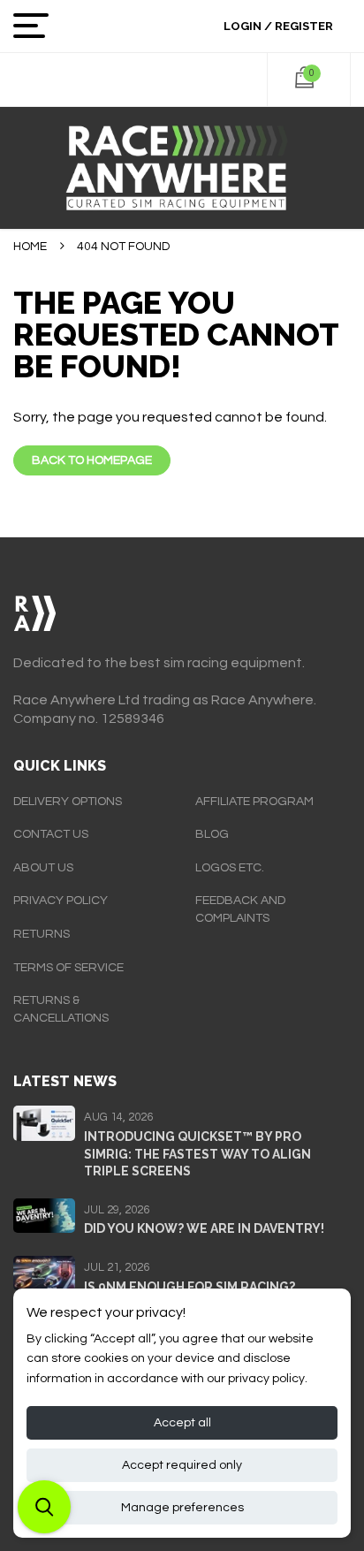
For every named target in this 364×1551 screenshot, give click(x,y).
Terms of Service (68, 968)
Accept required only (182, 1465)
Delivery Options (67, 801)
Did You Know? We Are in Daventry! (204, 1228)
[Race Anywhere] (182, 168)
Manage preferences (182, 1508)
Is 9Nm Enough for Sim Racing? (189, 1287)
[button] (44, 1506)
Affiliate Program (254, 801)
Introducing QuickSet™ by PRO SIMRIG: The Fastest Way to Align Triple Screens (197, 1153)
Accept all (182, 1423)
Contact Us (50, 834)
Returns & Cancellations (61, 1009)
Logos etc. (229, 868)
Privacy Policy (60, 900)
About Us (43, 868)
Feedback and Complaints (240, 909)
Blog (212, 834)
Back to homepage (92, 460)
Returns (41, 934)
